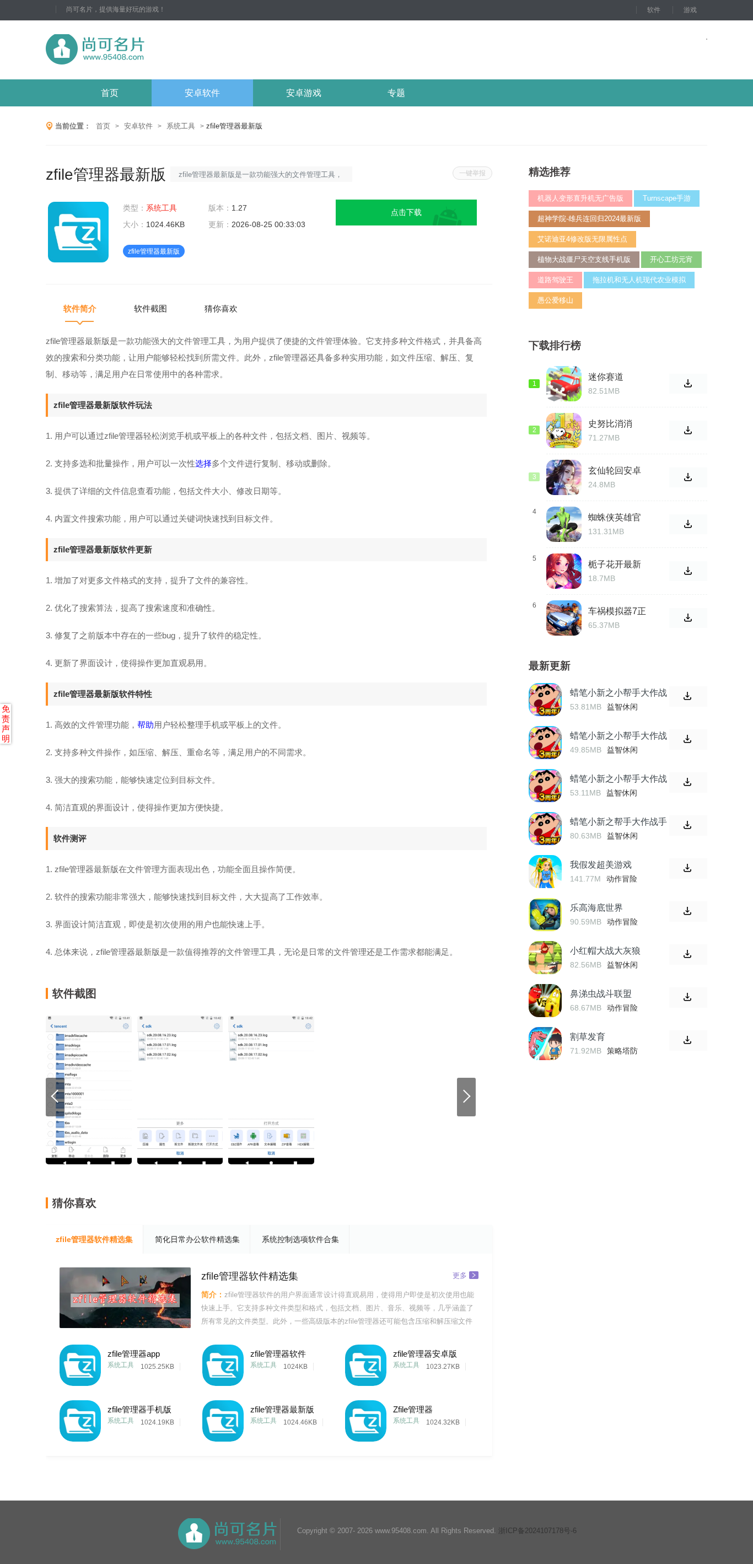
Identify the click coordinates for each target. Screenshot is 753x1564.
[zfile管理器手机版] (80, 1418)
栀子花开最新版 (614, 564)
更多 (460, 1274)
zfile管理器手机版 (139, 1409)
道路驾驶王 (555, 280)
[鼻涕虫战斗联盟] (545, 1000)
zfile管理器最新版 (282, 1409)
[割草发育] (545, 1043)
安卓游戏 (303, 93)
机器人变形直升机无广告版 (580, 198)
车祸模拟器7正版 (617, 611)
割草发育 (587, 1036)
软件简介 (79, 308)
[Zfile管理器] (365, 1418)
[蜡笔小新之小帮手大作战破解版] (545, 742)
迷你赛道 (605, 376)
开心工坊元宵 (671, 259)
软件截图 (150, 308)
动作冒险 (621, 878)
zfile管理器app (133, 1353)
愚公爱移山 (555, 300)
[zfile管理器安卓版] (365, 1362)
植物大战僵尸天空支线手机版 (584, 259)
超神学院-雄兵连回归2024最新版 (589, 218)
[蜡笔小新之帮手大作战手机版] (545, 828)
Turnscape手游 (667, 198)
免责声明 (6, 723)
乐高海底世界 (596, 907)
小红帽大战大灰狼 (605, 950)
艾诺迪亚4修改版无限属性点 (582, 239)
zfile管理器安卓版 (425, 1353)
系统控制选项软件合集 (300, 1239)
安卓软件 (202, 93)
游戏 (690, 10)
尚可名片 (155, 50)
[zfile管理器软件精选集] (125, 1297)
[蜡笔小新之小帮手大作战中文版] (545, 699)
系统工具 (180, 126)
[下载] (688, 696)
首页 (110, 93)
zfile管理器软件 (278, 1353)
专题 (396, 93)
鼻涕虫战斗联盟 (601, 993)
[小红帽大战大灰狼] (545, 957)
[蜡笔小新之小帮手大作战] (545, 785)
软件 (653, 10)
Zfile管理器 (413, 1409)
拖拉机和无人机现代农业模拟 (639, 280)
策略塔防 (622, 1050)
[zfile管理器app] (80, 1362)
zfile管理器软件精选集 (94, 1239)
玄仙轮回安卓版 (614, 471)
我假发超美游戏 (601, 864)
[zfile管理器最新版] (223, 1418)
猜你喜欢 (221, 308)
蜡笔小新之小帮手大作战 (618, 778)
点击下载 (406, 212)
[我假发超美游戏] (545, 871)
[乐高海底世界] (545, 914)
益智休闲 (622, 706)
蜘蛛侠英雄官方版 (614, 518)
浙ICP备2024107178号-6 (537, 1531)
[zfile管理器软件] (223, 1362)
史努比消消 (610, 423)
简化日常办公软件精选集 (197, 1239)
